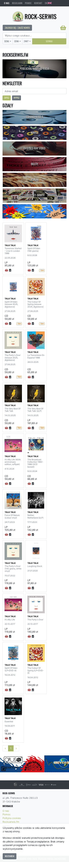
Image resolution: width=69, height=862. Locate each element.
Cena (16, 41)
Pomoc (28, 3)
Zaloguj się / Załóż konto (17, 27)
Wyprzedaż (34, 211)
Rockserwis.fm (11, 821)
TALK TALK (10, 245)
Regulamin (17, 3)
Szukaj (49, 41)
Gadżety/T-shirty (35, 195)
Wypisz (16, 97)
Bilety (34, 164)
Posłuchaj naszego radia (34, 69)
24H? (26, 41)
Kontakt (38, 3)
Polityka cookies (12, 818)
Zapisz (6, 97)
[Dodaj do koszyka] (6, 270)
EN (46, 3)
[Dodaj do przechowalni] (10, 270)
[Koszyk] (63, 28)
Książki (35, 180)
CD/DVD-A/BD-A (34, 117)
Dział (6, 41)
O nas (6, 3)
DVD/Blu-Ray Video (34, 148)
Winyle (35, 133)
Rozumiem (9, 856)
